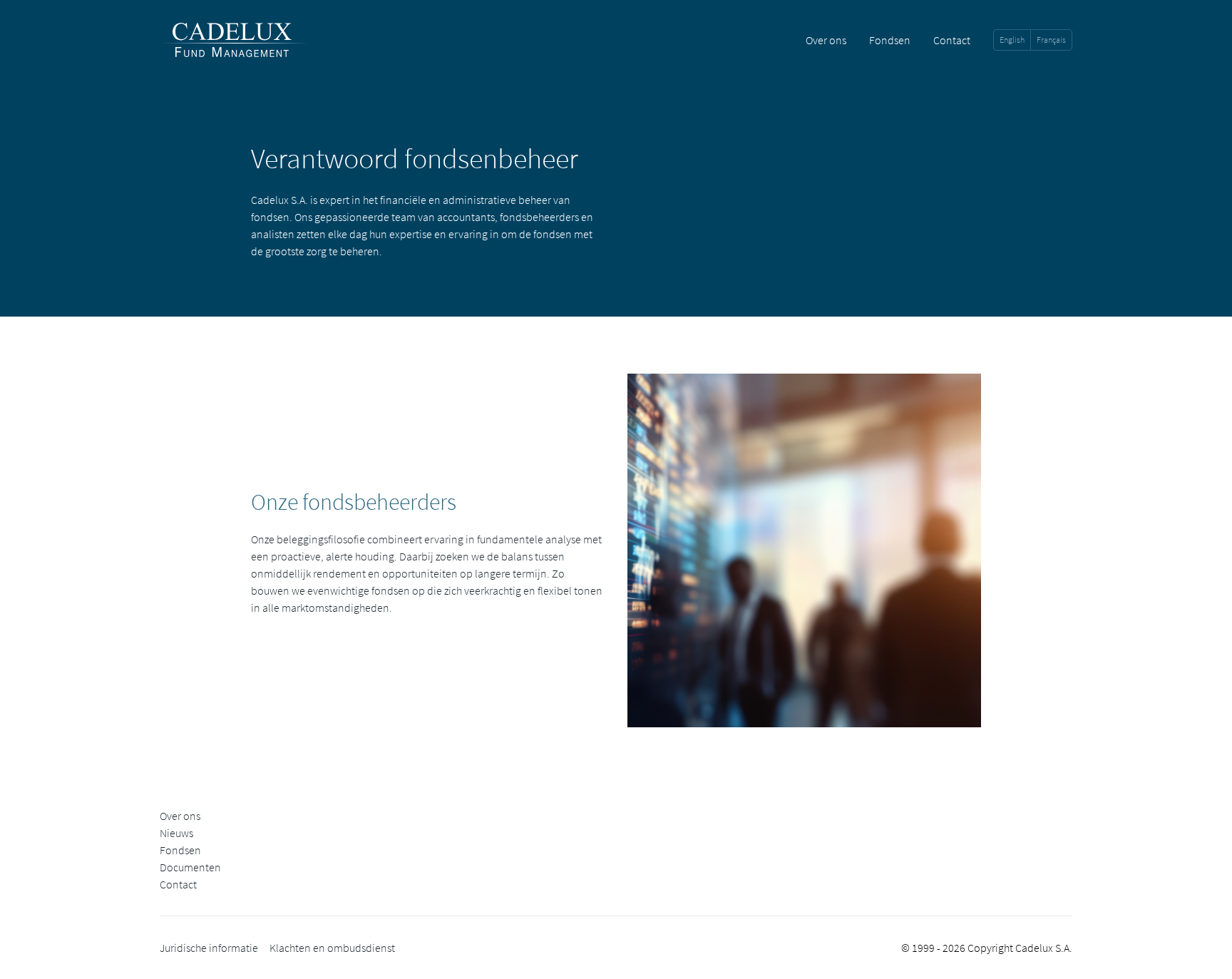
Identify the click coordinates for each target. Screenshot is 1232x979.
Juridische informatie (209, 947)
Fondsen (889, 40)
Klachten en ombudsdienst (332, 947)
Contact (951, 40)
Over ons (826, 40)
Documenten (190, 867)
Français (1051, 39)
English (1012, 39)
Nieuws (176, 833)
